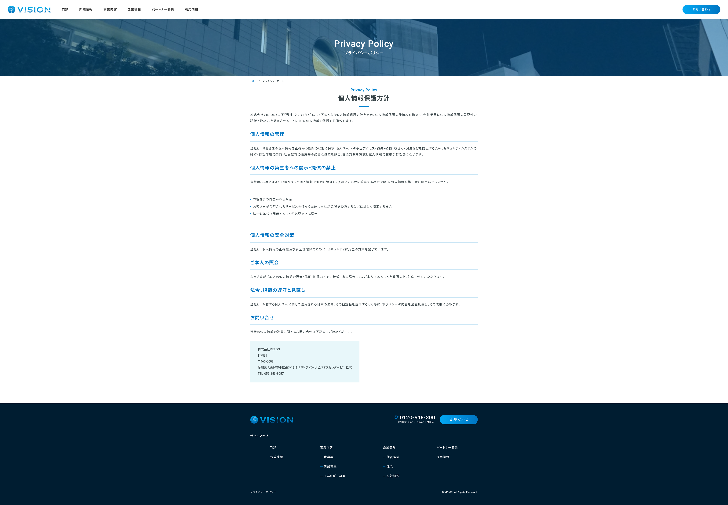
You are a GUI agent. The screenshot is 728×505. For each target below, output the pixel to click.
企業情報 (134, 9)
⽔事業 (328, 457)
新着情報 (86, 9)
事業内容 (110, 9)
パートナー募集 (163, 9)
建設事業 (330, 466)
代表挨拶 (393, 457)
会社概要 (393, 476)
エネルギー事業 (335, 476)
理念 (390, 466)
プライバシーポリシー (263, 491)
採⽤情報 (191, 9)
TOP (65, 9)
